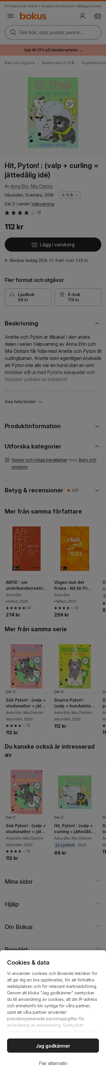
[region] (53, 1012)
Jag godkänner (53, 1046)
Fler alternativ (53, 1063)
